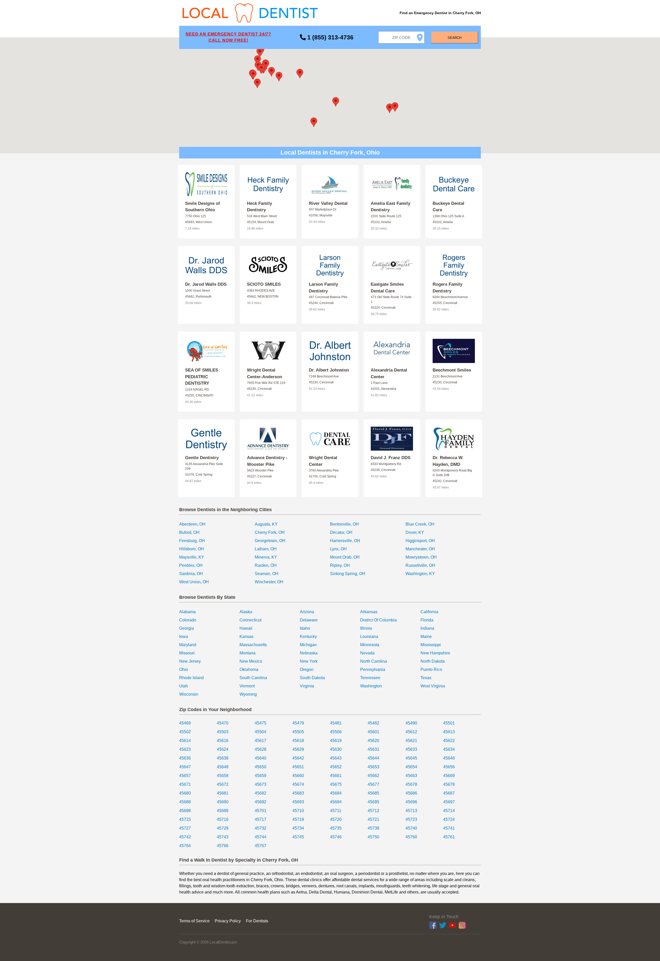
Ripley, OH (340, 565)
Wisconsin (188, 694)
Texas (425, 678)
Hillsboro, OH (191, 549)
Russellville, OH (420, 565)
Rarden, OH (266, 565)
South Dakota (312, 678)
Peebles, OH (191, 565)
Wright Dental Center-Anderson (264, 373)
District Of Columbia (378, 620)
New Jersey (190, 661)
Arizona (307, 612)
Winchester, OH (269, 582)
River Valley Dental (328, 203)
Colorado (187, 620)
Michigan (308, 645)
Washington (371, 686)
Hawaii (246, 628)
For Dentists (257, 921)
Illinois (366, 628)
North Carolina (373, 661)
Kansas (246, 636)
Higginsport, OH (420, 540)
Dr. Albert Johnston (329, 370)
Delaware (309, 620)
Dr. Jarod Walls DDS (206, 284)
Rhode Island (191, 678)
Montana (247, 653)
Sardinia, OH (191, 573)
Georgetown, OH (270, 540)
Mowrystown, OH (421, 557)
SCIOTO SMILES (264, 284)
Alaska (246, 612)
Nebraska (309, 653)
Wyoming (248, 694)
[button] (335, 102)
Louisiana (369, 636)
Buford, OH (189, 532)
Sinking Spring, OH (347, 573)
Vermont (247, 686)
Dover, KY (415, 532)
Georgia (186, 628)
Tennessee (370, 678)
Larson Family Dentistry (323, 287)
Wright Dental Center (323, 461)
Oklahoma (249, 669)
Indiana (427, 628)
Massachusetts (253, 645)
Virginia (307, 686)
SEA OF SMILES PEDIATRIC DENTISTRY (201, 377)
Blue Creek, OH (420, 524)
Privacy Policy (228, 921)
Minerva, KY (266, 557)
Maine (426, 636)
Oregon (307, 669)
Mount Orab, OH (345, 557)
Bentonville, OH (344, 524)
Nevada (367, 653)
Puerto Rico (431, 669)
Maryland (187, 645)
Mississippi (430, 645)
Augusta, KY (266, 524)
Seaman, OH (266, 573)
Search (454, 38)
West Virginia (432, 686)
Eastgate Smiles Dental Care (387, 287)
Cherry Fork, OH (270, 532)
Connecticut (250, 620)
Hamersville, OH (345, 540)
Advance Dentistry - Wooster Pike (267, 461)
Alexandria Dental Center (389, 373)
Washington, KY (420, 573)
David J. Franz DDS (390, 457)
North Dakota (432, 661)
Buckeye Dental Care (448, 207)
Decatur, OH (341, 532)
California (429, 612)
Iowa (183, 636)
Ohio (183, 669)
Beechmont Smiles (452, 370)
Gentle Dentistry (202, 457)
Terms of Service (194, 921)
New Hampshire (435, 653)
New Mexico (251, 661)
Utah (183, 686)
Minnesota (369, 645)
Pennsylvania (372, 669)
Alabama (187, 612)
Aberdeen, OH (192, 524)
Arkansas (368, 612)
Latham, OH (266, 549)
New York (309, 661)
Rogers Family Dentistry (447, 287)
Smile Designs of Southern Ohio (202, 207)
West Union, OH (194, 582)
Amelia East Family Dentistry (390, 207)
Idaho (305, 628)
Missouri (187, 653)
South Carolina (253, 678)
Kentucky (308, 636)
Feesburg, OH (192, 540)
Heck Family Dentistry (259, 207)
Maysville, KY (191, 557)
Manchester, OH (420, 549)
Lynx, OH (338, 549)
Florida (426, 620)
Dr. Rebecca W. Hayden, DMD (448, 461)
